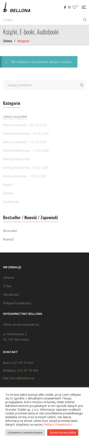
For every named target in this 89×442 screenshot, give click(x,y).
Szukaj (82, 85)
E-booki (8, 193)
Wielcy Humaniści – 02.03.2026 (25, 125)
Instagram (69, 7)
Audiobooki (11, 201)
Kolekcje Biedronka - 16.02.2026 (26, 167)
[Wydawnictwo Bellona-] (16, 7)
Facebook (65, 7)
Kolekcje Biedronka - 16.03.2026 (26, 133)
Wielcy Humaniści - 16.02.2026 (24, 176)
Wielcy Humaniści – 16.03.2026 (25, 142)
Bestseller (10, 231)
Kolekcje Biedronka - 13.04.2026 (26, 150)
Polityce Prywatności (57, 424)
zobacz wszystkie (15, 116)
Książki (7, 184)
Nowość (8, 239)
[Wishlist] (74, 7)
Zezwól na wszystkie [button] (63, 432)
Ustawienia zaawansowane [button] (25, 432)
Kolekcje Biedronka (16, 159)
